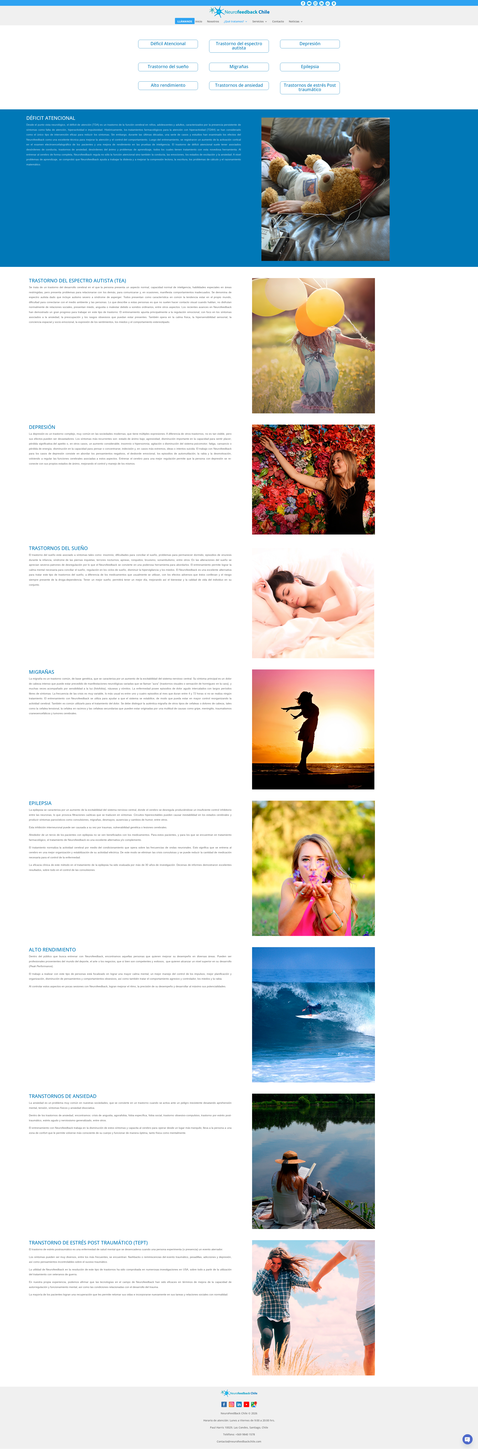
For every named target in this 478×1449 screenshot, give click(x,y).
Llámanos (184, 21)
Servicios (258, 21)
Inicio (198, 21)
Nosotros (213, 21)
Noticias (294, 21)
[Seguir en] (224, 1404)
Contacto (278, 21)
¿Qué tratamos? (234, 21)
